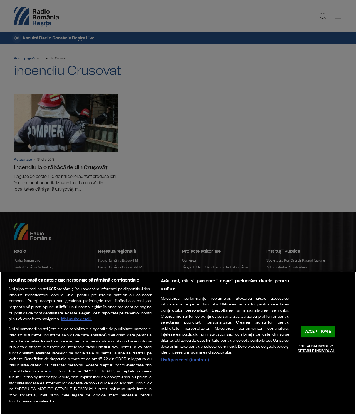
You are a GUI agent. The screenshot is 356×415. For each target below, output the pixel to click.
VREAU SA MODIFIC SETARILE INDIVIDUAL (316, 349)
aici (52, 371)
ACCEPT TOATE (318, 332)
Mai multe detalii (76, 319)
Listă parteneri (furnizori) (185, 360)
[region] (178, 343)
